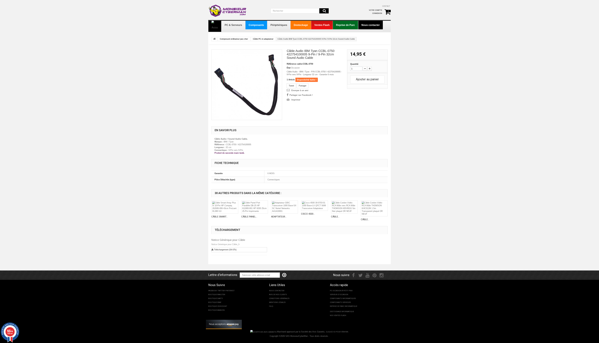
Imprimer (295, 100)
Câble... (335, 216)
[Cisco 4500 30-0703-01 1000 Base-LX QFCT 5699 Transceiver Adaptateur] (314, 205)
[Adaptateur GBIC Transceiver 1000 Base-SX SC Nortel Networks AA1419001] (284, 207)
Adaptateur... (279, 216)
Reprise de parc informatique (343, 306)
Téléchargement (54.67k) (224, 249)
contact (386, 6)
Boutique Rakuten (216, 295)
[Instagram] (382, 275)
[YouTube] (367, 275)
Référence (291, 64)
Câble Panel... (249, 216)
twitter (221, 291)
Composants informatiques (343, 298)
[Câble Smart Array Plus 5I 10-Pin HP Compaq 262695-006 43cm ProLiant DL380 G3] (224, 207)
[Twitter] (360, 275)
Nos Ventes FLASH (338, 315)
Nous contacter (276, 291)
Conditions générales (279, 298)
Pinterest (230, 291)
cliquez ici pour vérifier (337, 332)
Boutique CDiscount (217, 306)
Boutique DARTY (215, 298)
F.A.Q (271, 306)
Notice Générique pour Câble (228, 239)
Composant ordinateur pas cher (234, 39)
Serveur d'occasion (339, 295)
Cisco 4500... (308, 213)
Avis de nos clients (278, 295)
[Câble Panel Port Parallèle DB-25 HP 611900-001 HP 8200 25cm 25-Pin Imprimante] (254, 207)
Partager (302, 86)
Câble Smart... (219, 216)
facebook (212, 291)
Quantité (354, 64)
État (288, 68)
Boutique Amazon (216, 310)
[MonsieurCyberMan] (227, 9)
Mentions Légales (277, 302)
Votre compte (375, 10)
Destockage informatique (342, 312)
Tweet (291, 86)
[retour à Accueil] (214, 39)
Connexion (377, 13)
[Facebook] (353, 275)
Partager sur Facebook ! (301, 95)
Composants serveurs (340, 302)
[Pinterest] (375, 275)
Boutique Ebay (214, 302)
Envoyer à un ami (299, 90)
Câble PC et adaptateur (263, 39)
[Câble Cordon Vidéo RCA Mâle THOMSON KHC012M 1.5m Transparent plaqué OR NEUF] (374, 208)
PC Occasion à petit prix (341, 291)
